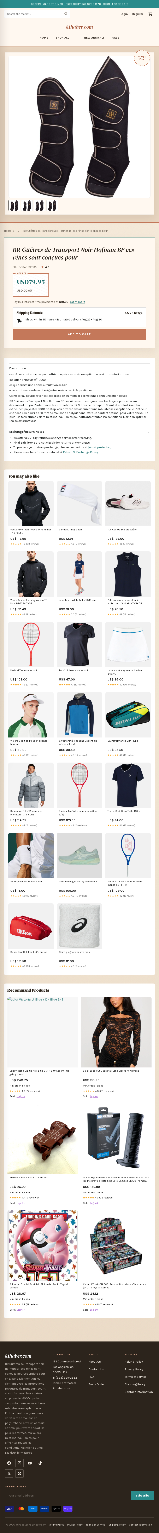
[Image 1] (14, 205)
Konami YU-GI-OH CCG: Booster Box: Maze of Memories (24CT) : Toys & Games (114, 1286)
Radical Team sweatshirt (24, 670)
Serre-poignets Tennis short (26, 881)
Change (137, 313)
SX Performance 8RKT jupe (122, 740)
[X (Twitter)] (9, 1473)
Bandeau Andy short (70, 529)
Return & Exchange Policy (80, 452)
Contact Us (96, 1369)
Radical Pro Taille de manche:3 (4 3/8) (78, 813)
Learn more (77, 302)
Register (137, 14)
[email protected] (99, 447)
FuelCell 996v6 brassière (122, 529)
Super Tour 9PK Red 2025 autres (28, 952)
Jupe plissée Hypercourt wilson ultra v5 (125, 672)
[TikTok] (40, 1463)
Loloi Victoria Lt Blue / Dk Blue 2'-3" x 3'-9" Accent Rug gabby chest (39, 1072)
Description (17, 368)
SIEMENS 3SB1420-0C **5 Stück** (29, 1177)
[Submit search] (66, 14)
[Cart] (150, 13)
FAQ (91, 1377)
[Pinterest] (19, 1473)
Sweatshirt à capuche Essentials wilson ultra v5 (78, 742)
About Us (95, 1361)
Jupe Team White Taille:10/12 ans (77, 600)
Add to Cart (79, 334)
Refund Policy (134, 1361)
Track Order (96, 1384)
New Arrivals (94, 37)
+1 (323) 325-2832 (65, 1377)
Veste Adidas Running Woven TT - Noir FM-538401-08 (29, 602)
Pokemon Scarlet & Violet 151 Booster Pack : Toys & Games (39, 1286)
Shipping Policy (135, 1384)
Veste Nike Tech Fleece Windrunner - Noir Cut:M (30, 531)
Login (124, 14)
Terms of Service (135, 1377)
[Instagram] (19, 1463)
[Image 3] (39, 205)
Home (44, 37)
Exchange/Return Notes (26, 432)
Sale (115, 37)
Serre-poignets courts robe (74, 952)
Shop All (62, 37)
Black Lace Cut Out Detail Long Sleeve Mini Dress (111, 1070)
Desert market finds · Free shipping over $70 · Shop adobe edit (79, 4)
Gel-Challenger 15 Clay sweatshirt (78, 881)
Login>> (21, 1096)
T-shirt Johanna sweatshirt (74, 670)
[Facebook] (9, 1463)
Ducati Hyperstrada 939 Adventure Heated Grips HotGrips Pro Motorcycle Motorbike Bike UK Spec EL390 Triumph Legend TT (116, 1179)
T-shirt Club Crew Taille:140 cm (124, 811)
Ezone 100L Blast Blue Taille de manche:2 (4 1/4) (124, 883)
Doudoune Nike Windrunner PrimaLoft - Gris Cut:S (26, 813)
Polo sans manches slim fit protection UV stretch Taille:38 (124, 602)
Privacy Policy (134, 1369)
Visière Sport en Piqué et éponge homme (28, 742)
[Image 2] (27, 205)
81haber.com (79, 26)
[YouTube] (30, 1463)
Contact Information (139, 1392)
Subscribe (142, 1495)
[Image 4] (52, 205)
